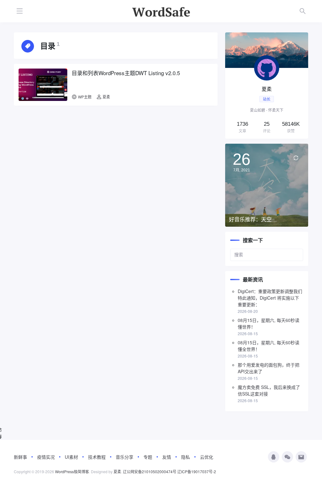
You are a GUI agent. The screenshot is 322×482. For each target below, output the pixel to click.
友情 (166, 457)
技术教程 (97, 457)
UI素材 (71, 457)
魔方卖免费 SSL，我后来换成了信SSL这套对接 (269, 390)
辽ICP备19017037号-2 (196, 471)
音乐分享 (124, 457)
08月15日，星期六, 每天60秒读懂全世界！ (268, 345)
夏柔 (106, 96)
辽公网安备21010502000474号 (149, 471)
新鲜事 (20, 457)
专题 (147, 457)
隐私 (185, 457)
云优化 (206, 457)
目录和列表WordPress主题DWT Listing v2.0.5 (126, 73)
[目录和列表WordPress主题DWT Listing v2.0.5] (43, 85)
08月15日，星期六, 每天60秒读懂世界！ (268, 323)
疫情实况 (46, 457)
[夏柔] (266, 85)
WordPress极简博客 (72, 471)
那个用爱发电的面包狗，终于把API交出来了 (268, 368)
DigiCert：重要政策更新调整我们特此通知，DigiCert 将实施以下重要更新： (270, 297)
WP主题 (85, 96)
